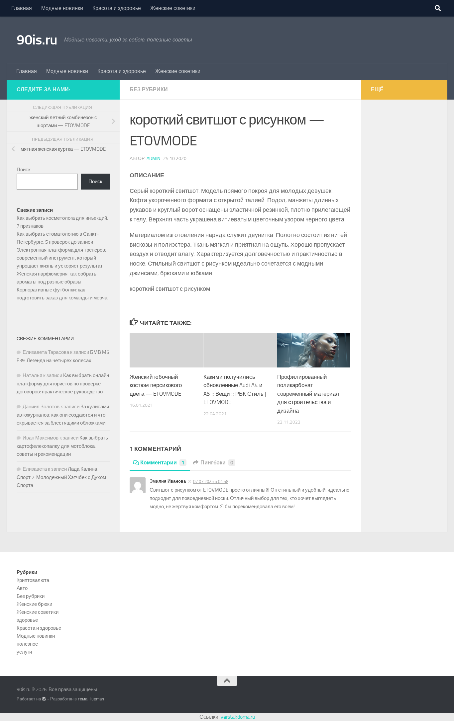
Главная (21, 8)
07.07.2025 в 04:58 (210, 481)
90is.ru (37, 40)
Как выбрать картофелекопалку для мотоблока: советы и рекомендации (62, 446)
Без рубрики (149, 89)
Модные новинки (62, 8)
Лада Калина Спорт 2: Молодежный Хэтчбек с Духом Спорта (61, 477)
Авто (22, 588)
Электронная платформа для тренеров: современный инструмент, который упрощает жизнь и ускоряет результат (61, 258)
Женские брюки (34, 604)
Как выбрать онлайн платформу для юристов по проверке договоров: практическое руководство (63, 383)
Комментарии (162, 462)
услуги (24, 652)
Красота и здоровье (116, 8)
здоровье (27, 620)
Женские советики (172, 8)
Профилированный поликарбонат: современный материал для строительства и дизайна (308, 393)
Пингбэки (216, 462)
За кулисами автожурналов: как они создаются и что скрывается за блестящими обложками (63, 415)
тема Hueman (91, 698)
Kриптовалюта (33, 580)
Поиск (24, 170)
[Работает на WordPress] (44, 699)
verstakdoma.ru (238, 717)
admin (153, 158)
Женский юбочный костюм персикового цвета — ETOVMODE (156, 385)
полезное (27, 644)
